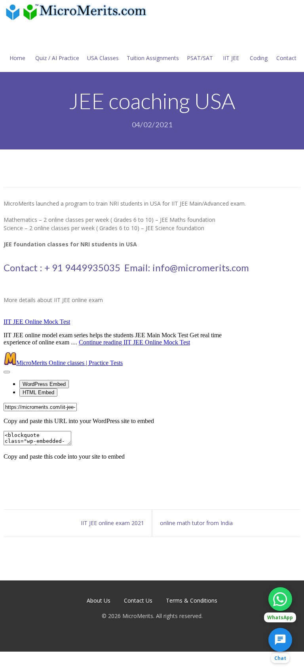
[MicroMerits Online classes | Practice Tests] (78, 11)
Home (17, 58)
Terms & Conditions (191, 600)
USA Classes (103, 58)
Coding (259, 58)
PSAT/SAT (200, 58)
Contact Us (138, 600)
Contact (286, 58)
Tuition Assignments (153, 58)
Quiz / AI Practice (57, 58)
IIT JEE (231, 58)
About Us (98, 600)
